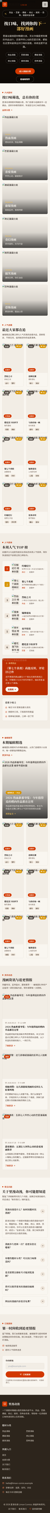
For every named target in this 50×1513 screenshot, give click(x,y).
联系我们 (6, 1469)
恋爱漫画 (25, 54)
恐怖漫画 (38, 60)
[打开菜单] (45, 4)
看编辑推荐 (25, 79)
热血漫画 (12, 54)
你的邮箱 (9, 1360)
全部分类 (6, 110)
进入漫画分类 (25, 71)
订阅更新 (27, 1374)
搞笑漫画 (25, 60)
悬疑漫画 (38, 54)
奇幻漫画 (12, 60)
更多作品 (6, 755)
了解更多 (9, 1045)
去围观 (11, 689)
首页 (4, 1455)
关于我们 (6, 1464)
